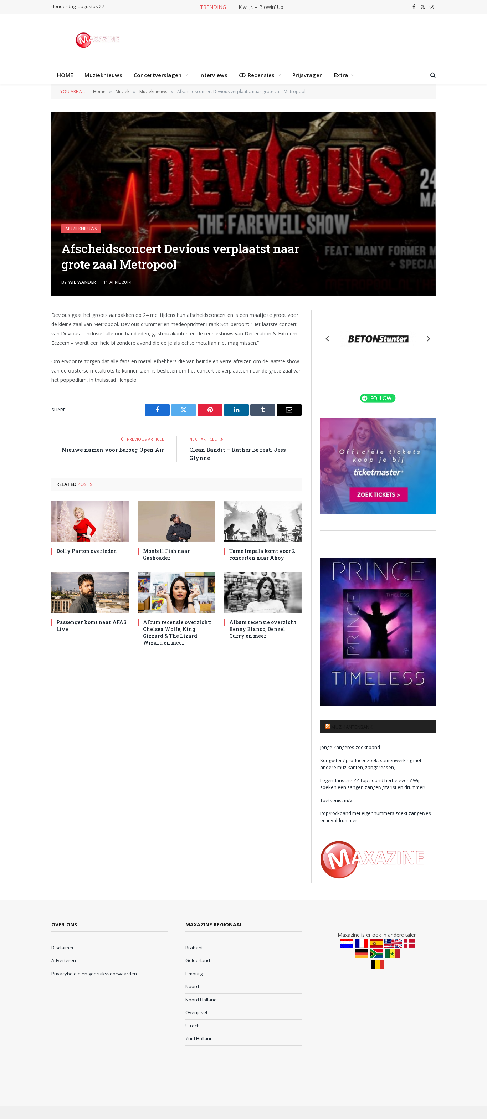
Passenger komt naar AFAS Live (91, 625)
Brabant (194, 947)
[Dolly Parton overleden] (90, 521)
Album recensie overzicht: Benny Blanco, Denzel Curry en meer (263, 629)
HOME (65, 74)
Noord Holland (201, 999)
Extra (341, 74)
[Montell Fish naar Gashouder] (176, 521)
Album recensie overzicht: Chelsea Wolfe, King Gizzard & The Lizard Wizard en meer (177, 632)
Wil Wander (82, 282)
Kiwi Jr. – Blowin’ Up (261, 7)
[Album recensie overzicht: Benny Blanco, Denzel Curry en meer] (263, 592)
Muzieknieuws (103, 74)
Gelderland (197, 960)
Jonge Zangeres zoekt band (350, 747)
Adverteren (63, 960)
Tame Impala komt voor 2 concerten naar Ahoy (262, 554)
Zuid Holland (199, 1038)
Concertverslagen (158, 74)
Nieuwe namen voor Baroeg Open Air (113, 449)
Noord (192, 986)
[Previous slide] (327, 339)
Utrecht (193, 1025)
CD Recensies (257, 74)
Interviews (213, 74)
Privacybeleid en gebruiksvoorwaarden (94, 973)
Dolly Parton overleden (86, 551)
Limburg (194, 973)
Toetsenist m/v (336, 800)
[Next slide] (428, 339)
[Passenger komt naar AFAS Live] (90, 592)
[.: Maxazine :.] (98, 40)
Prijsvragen (307, 74)
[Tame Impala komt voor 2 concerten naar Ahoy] (263, 521)
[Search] (432, 75)
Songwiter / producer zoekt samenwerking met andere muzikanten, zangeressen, (370, 764)
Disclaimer (62, 947)
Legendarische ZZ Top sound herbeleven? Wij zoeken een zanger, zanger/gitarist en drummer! (372, 784)
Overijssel (196, 1012)
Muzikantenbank (352, 727)
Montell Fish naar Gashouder (166, 554)
